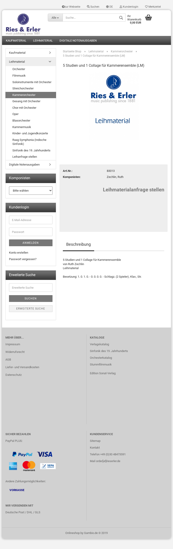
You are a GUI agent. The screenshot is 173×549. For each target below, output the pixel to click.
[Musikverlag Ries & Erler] (23, 23)
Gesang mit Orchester (26, 101)
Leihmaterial (43, 40)
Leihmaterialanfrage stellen (133, 190)
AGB (8, 359)
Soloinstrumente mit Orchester (31, 82)
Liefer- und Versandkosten (22, 367)
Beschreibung (78, 244)
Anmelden (31, 242)
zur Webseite (72, 6)
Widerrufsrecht (15, 352)
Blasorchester (21, 120)
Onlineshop (72, 533)
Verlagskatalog (99, 344)
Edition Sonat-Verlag (103, 373)
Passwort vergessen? (22, 259)
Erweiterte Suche (30, 308)
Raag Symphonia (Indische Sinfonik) (29, 142)
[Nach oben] (160, 542)
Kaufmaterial (16, 40)
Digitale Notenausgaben (78, 40)
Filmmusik (19, 75)
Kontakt (95, 447)
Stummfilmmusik (101, 364)
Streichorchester (23, 88)
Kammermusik (21, 127)
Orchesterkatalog (101, 357)
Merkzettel (154, 6)
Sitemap (95, 441)
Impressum (12, 344)
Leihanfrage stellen (24, 156)
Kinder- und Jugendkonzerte (30, 133)
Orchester (18, 69)
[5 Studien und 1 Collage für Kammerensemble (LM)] (114, 106)
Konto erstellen (18, 252)
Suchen (94, 6)
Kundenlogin (130, 6)
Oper (15, 114)
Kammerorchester (23, 95)
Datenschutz (13, 374)
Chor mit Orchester (24, 107)
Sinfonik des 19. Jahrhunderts (31, 150)
